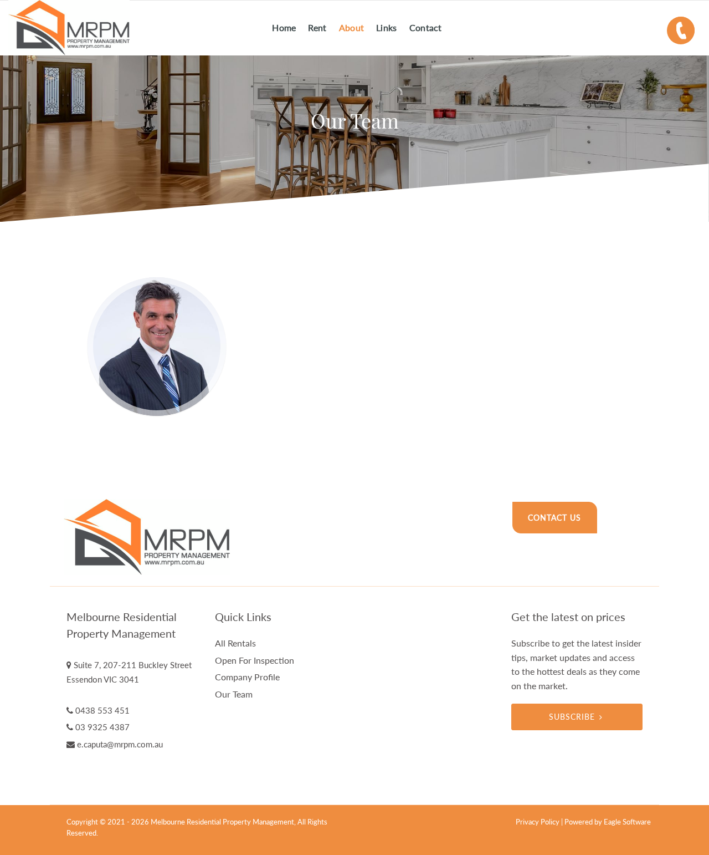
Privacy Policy (537, 821)
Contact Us (554, 517)
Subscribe (572, 716)
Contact (425, 27)
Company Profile (247, 676)
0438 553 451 (102, 710)
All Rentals (235, 643)
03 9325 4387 (102, 727)
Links (386, 27)
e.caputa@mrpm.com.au (120, 744)
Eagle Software (627, 821)
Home (284, 27)
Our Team (234, 694)
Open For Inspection (254, 660)
